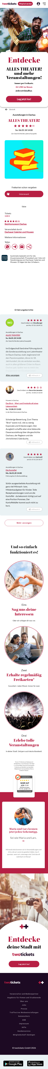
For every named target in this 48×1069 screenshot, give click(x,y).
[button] (38, 3)
